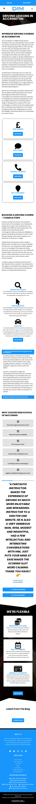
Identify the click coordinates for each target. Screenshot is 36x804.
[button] (9, 3)
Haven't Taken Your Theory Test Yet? (16, 397)
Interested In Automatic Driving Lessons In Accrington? (17, 351)
